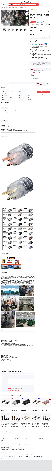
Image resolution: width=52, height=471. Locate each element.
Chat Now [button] (41, 22)
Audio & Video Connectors (22, 7)
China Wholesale (25, 461)
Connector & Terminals (14, 7)
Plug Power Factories (19, 454)
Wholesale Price (30, 461)
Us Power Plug (47, 454)
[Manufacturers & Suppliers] (26, 2)
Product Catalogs (15, 432)
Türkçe (21, 464)
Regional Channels (41, 461)
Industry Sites (35, 461)
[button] (31, 85)
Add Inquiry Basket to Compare (15, 33)
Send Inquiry (33, 22)
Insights (28, 462)
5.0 (40, 84)
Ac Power (11, 454)
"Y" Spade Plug (40, 438)
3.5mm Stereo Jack (22, 449)
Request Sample (47, 24)
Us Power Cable (40, 454)
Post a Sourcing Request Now (13, 390)
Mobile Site (24, 462)
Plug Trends (26, 456)
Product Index (47, 461)
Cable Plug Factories (27, 454)
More (2, 458)
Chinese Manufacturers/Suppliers (17, 461)
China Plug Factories (5, 454)
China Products (9, 461)
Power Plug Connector (13, 456)
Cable (2, 436)
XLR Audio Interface (13, 449)
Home (2, 7)
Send (10, 388)
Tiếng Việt (24, 464)
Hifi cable (27, 436)
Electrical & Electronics (7, 7)
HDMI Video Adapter (5, 449)
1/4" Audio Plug (3, 438)
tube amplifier (16, 436)
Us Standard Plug (4, 456)
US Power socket (41, 436)
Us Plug (34, 454)
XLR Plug (27, 438)
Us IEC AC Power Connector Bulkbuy (36, 456)
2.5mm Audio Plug (16, 438)
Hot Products (4, 461)
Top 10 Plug (20, 456)
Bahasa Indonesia (29, 464)
